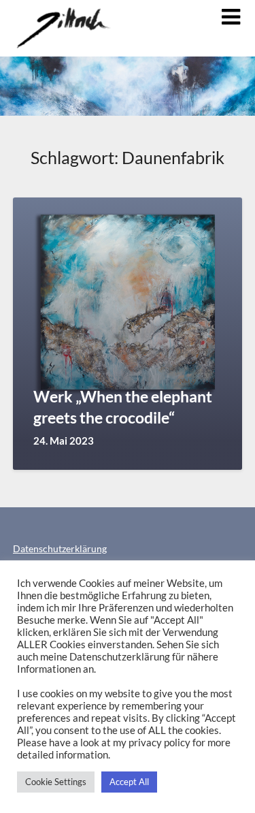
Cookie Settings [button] (55, 781)
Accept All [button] (129, 781)
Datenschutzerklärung (60, 548)
